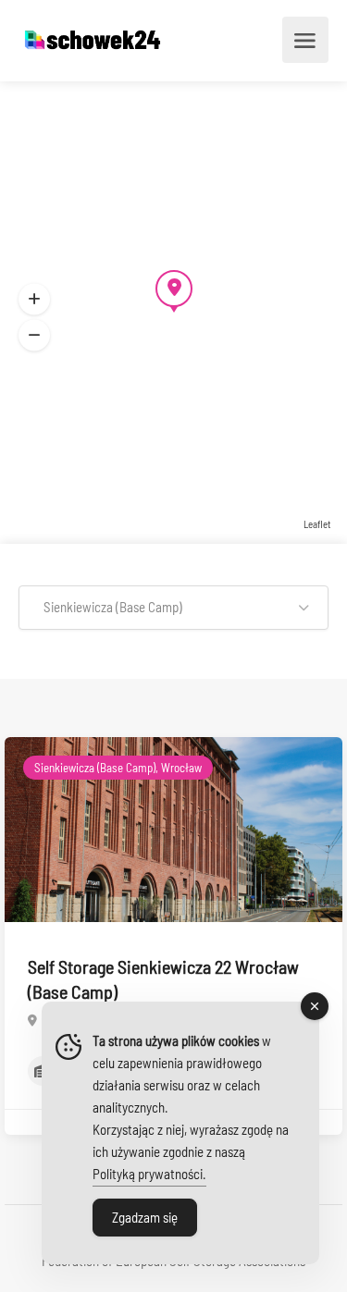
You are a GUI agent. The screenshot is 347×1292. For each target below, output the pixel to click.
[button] (173, 607)
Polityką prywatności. (149, 1173)
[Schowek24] (93, 40)
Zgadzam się (145, 1217)
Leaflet (317, 524)
